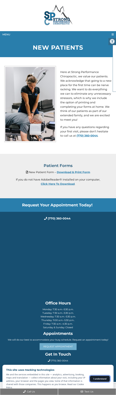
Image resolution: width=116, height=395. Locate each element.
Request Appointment (58, 346)
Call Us (30, 391)
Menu (6, 34)
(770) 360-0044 (87, 135)
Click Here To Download (58, 184)
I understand (99, 379)
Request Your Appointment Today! (57, 205)
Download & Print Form (73, 172)
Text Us (88, 391)
